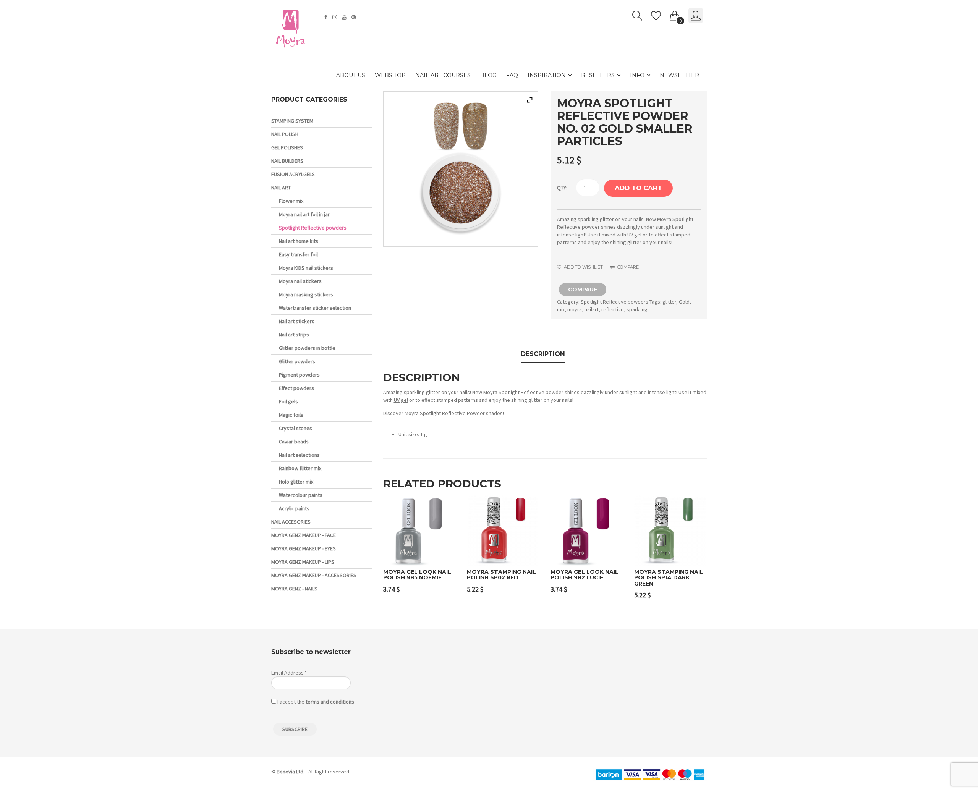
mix (561, 309)
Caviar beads (294, 441)
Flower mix (291, 200)
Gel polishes (287, 147)
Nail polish (284, 134)
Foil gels (288, 401)
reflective (612, 309)
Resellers (598, 75)
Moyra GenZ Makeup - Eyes (303, 548)
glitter (669, 301)
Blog (488, 75)
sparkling (637, 309)
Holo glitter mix (296, 481)
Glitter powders (297, 361)
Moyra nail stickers (300, 281)
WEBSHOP (390, 75)
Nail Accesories (291, 521)
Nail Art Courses (443, 75)
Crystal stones (295, 428)
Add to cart (638, 188)
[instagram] (335, 17)
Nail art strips (294, 334)
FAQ (512, 75)
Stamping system (292, 120)
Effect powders (296, 388)
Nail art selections (299, 454)
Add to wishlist (582, 267)
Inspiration (547, 75)
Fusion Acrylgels (293, 174)
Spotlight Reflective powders (614, 301)
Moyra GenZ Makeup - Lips (302, 561)
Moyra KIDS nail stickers (306, 267)
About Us (350, 75)
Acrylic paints (294, 508)
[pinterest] (354, 17)
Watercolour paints (300, 495)
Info (637, 75)
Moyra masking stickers (306, 294)
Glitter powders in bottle (307, 348)
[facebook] (327, 17)
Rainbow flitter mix (300, 468)
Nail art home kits (298, 241)
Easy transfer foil (298, 254)
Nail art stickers (296, 321)
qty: (562, 187)
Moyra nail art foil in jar (304, 214)
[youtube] (345, 17)
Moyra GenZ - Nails (294, 588)
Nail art (281, 187)
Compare (627, 267)
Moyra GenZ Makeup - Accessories (313, 575)
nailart (592, 309)
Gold (684, 301)
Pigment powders (299, 374)
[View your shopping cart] (674, 14)
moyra (574, 309)
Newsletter (679, 75)
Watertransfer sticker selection (315, 307)
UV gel (401, 399)
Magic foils (291, 414)
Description (543, 353)
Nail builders (287, 160)
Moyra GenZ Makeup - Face (303, 535)
